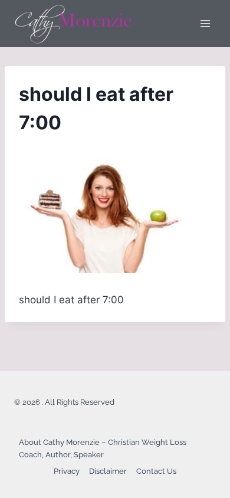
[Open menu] (205, 23)
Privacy (67, 471)
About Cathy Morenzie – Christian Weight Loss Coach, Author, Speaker (102, 448)
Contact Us (156, 471)
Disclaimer (108, 471)
